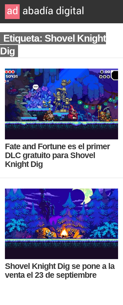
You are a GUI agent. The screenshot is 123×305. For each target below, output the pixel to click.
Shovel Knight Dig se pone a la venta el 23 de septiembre (59, 270)
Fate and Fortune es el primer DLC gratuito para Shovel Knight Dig (57, 155)
